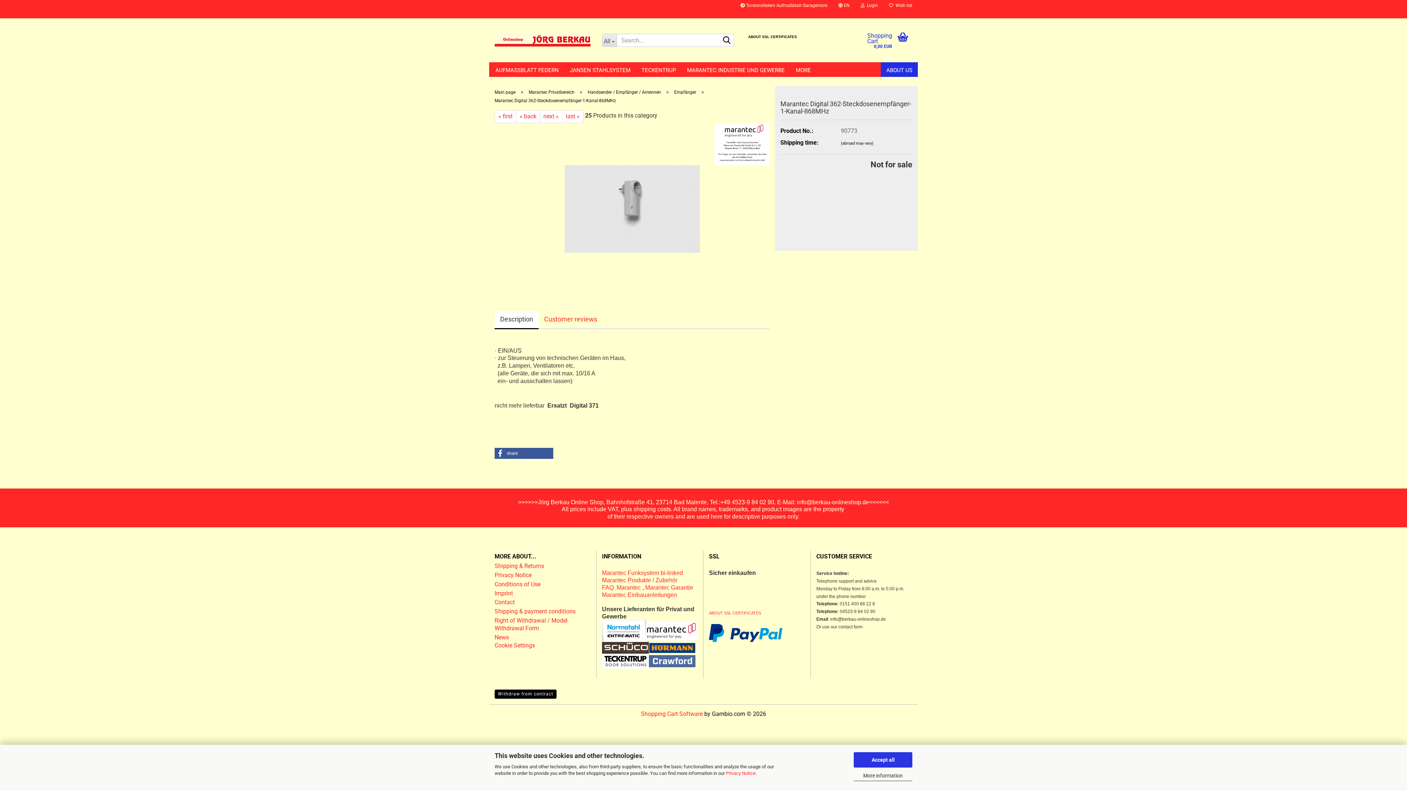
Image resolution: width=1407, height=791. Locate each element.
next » (551, 116)
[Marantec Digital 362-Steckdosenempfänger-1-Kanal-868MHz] (632, 204)
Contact (505, 602)
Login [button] (871, 5)
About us (899, 70)
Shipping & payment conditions (535, 611)
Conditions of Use (517, 584)
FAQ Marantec (622, 587)
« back (528, 116)
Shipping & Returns (519, 565)
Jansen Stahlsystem (600, 70)
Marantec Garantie (669, 587)
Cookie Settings (515, 645)
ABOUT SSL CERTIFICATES (772, 37)
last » (573, 116)
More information (883, 776)
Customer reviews (570, 319)
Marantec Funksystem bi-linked (642, 573)
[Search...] (727, 40)
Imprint (504, 593)
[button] (844, 9)
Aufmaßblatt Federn (527, 70)
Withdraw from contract (525, 694)
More (803, 70)
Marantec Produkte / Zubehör (639, 580)
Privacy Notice (741, 773)
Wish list (902, 5)
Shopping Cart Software (672, 713)
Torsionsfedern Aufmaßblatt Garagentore (786, 5)
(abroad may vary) (857, 143)
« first (505, 116)
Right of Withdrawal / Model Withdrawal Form (531, 624)
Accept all (883, 760)
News (502, 637)
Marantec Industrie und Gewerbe (736, 70)
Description (516, 319)
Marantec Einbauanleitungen (639, 595)
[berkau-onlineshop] (543, 40)
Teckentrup (659, 70)
